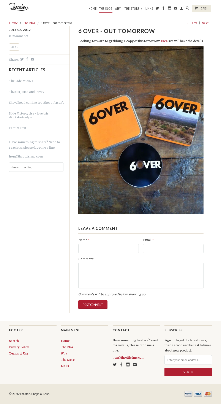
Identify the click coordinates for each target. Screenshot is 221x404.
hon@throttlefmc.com (26, 156)
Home (93, 9)
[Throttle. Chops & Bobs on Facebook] (163, 9)
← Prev (192, 23)
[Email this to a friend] (32, 59)
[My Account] (181, 9)
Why (118, 9)
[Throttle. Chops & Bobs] (33, 7)
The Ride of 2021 (21, 81)
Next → (207, 23)
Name (84, 240)
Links (149, 9)
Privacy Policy (19, 347)
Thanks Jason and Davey (26, 92)
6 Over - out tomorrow (116, 30)
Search (14, 341)
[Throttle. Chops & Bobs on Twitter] (157, 9)
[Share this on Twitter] (21, 59)
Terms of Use (18, 353)
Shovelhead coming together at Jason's (36, 103)
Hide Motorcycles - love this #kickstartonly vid (29, 115)
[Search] (187, 9)
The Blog (105, 9)
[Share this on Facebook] (26, 59)
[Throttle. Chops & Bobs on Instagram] (169, 9)
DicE (164, 41)
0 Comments (18, 36)
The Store (133, 8)
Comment (85, 259)
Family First (17, 128)
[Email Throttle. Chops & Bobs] (175, 9)
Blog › (14, 46)
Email (148, 240)
